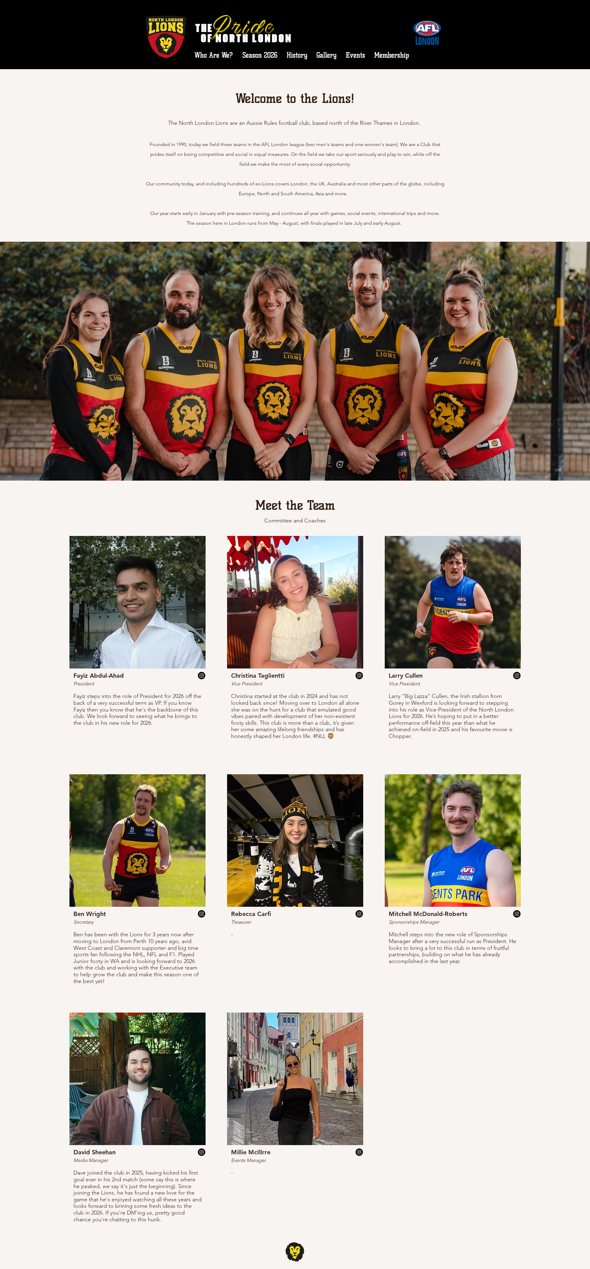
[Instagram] (201, 675)
